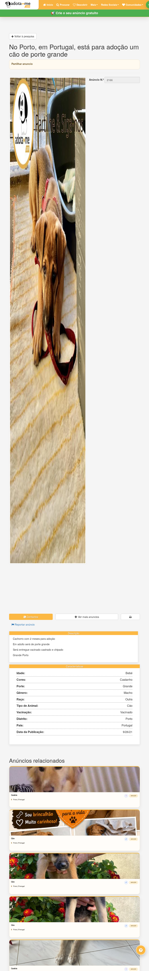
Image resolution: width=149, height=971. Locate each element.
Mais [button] (93, 4)
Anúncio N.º (96, 79)
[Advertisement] (74, 589)
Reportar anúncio (24, 624)
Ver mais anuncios (88, 617)
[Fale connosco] (141, 950)
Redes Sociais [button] (109, 4)
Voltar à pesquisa (24, 36)
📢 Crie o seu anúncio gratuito (74, 13)
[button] (132, 4)
